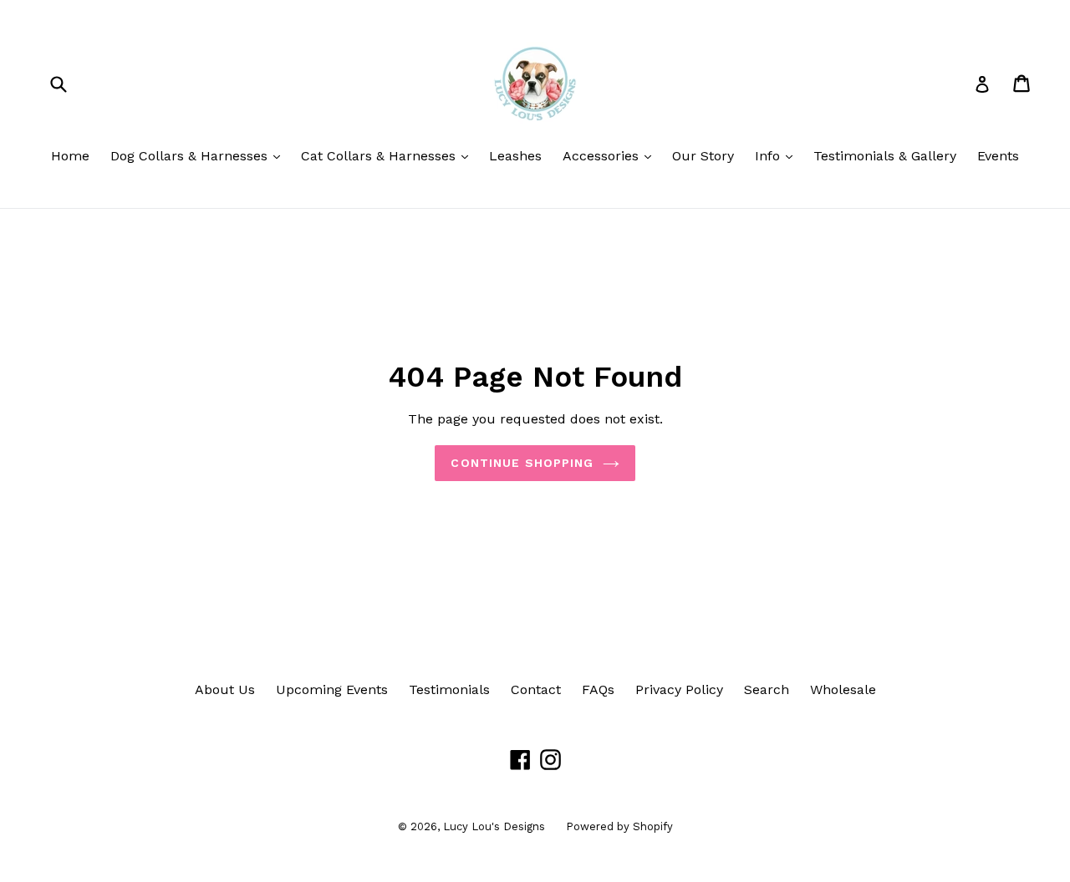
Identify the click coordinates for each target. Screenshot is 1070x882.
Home (70, 156)
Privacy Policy (679, 689)
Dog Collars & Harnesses (199, 155)
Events (998, 156)
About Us (225, 689)
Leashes (515, 156)
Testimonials (449, 689)
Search (766, 689)
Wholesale (843, 689)
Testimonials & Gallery (884, 156)
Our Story (703, 156)
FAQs (598, 689)
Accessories (611, 155)
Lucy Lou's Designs (494, 826)
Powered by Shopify (619, 826)
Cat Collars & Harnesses (388, 155)
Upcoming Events (332, 689)
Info (778, 155)
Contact (536, 689)
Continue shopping (522, 462)
